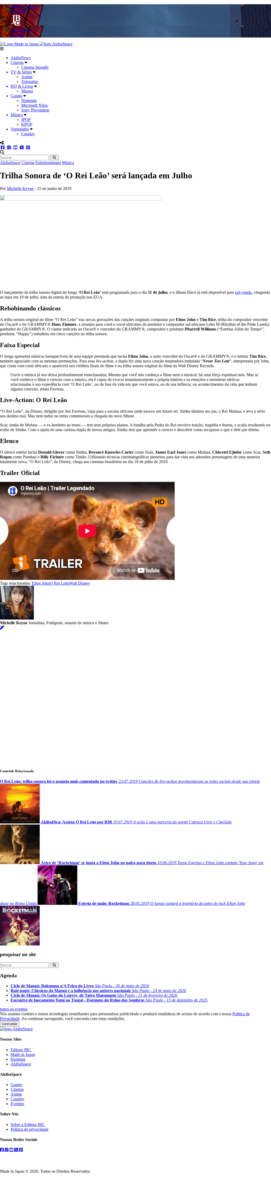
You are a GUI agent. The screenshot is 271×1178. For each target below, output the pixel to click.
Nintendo (29, 100)
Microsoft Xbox (34, 105)
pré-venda (243, 292)
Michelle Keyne (20, 188)
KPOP (26, 124)
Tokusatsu (29, 81)
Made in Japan (23, 1054)
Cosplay (28, 134)
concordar (9, 1024)
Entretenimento (48, 162)
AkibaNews (21, 57)
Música (17, 115)
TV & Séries (21, 72)
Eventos (17, 1103)
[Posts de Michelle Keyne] (2, 627)
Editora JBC (21, 1049)
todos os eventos (14, 1009)
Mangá (27, 91)
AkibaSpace (10, 162)
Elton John (41, 583)
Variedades (20, 129)
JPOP (26, 119)
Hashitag (18, 1059)
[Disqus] (135, 696)
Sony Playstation (35, 110)
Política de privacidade (29, 1129)
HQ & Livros (22, 86)
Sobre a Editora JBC (28, 1124)
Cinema (17, 62)
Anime (27, 77)
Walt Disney (79, 583)
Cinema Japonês (34, 67)
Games (16, 96)
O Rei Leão (59, 583)
